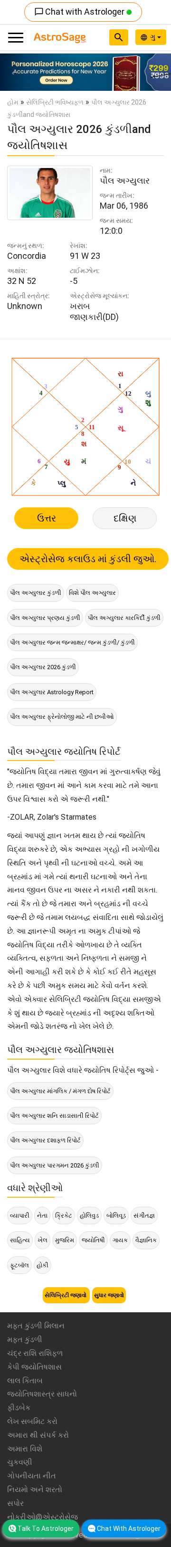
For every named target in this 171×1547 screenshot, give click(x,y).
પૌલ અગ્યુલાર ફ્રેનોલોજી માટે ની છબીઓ (62, 716)
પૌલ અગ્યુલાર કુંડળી (35, 592)
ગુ (153, 37)
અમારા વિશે (24, 1448)
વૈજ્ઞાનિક (146, 1240)
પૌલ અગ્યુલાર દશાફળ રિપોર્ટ (45, 1140)
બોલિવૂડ (116, 1215)
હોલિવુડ (89, 1215)
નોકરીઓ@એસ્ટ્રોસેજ (42, 1516)
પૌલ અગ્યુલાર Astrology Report (52, 692)
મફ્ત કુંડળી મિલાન (36, 1325)
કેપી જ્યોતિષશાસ (34, 1366)
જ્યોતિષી (93, 1240)
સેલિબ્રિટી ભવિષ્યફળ (55, 102)
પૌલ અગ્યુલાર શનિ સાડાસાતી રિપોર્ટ (54, 1115)
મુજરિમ (64, 1240)
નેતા (42, 1215)
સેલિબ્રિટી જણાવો (66, 1295)
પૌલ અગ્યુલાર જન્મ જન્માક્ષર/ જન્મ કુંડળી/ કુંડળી (72, 642)
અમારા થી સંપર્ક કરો (38, 1435)
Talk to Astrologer (46, 1528)
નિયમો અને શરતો (34, 1489)
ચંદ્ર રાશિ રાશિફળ (35, 1353)
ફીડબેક (18, 1407)
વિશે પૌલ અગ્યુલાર (92, 592)
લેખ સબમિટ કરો (32, 1421)
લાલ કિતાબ (25, 1380)
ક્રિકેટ (63, 1215)
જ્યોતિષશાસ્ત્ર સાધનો (42, 1393)
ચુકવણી (19, 1462)
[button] (13, 72)
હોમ (13, 102)
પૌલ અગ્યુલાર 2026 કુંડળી (43, 667)
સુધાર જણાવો (109, 1295)
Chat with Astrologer (80, 12)
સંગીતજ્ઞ (144, 1215)
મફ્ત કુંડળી (24, 1339)
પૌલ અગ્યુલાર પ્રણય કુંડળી (45, 617)
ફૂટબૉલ (19, 1265)
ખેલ (43, 1240)
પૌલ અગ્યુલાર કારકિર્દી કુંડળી (124, 617)
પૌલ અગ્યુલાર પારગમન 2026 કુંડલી (54, 1165)
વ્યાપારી (19, 1215)
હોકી (42, 1265)
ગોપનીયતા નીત (31, 1475)
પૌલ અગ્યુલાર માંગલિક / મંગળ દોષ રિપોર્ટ (60, 1091)
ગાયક (120, 1240)
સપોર (15, 1503)
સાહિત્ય (20, 1240)
